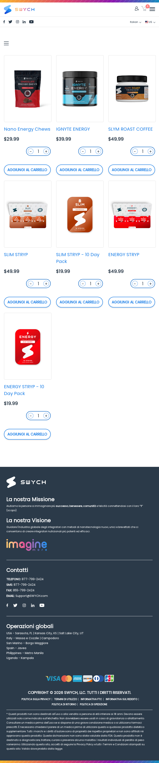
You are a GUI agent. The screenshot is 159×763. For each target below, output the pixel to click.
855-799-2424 (24, 590)
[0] (144, 9)
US (150, 22)
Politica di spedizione (93, 704)
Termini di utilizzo (65, 699)
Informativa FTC (91, 699)
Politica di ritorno (64, 704)
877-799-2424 (33, 579)
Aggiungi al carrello (27, 169)
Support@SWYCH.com (32, 596)
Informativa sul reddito (121, 699)
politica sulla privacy (36, 699)
